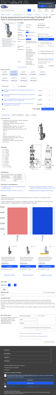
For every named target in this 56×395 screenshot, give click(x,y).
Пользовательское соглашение (11, 367)
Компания (7, 361)
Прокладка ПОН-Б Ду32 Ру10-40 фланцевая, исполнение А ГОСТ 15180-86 (19, 90)
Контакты (26, 1)
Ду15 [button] (33, 32)
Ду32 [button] (27, 32)
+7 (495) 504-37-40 (15, 3)
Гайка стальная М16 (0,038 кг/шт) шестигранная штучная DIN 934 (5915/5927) (19, 95)
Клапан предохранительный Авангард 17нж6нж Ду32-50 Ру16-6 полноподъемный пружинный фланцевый (26, 259)
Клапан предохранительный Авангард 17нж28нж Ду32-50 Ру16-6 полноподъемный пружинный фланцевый (45, 259)
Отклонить (30, 380)
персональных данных (37, 333)
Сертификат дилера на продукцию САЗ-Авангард (41, 190)
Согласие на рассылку (42, 336)
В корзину (46, 39)
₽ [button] (44, 25)
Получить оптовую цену (46, 42)
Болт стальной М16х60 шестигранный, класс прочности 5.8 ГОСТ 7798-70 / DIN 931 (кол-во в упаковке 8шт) (19, 99)
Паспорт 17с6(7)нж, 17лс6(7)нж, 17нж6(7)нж (12, 190)
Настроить (30, 386)
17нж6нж (45, 14)
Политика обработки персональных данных (14, 365)
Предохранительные (18, 14)
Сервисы (6, 357)
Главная (3, 14)
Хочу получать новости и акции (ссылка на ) (34, 336)
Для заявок (7, 353)
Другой (50, 6)
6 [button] (33, 35)
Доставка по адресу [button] (50, 292)
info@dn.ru (5, 2)
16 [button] (26, 35)
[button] (14, 1)
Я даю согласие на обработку (31, 333)
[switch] (44, 292)
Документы (7, 369)
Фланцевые (29, 14)
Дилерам (21, 1)
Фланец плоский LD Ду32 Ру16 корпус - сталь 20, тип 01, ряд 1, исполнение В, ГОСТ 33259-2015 (19, 104)
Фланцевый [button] (28, 39)
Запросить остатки (9, 275)
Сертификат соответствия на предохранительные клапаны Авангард (13, 187)
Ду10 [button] (30, 32)
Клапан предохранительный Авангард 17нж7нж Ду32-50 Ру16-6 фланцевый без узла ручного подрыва (8, 259)
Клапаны (8, 14)
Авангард (37, 14)
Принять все (30, 383)
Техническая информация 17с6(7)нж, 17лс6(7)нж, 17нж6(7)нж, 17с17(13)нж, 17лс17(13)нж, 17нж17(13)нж (42, 187)
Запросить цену (46, 266)
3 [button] (30, 35)
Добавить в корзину (47, 109)
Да (42, 6)
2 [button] (29, 35)
